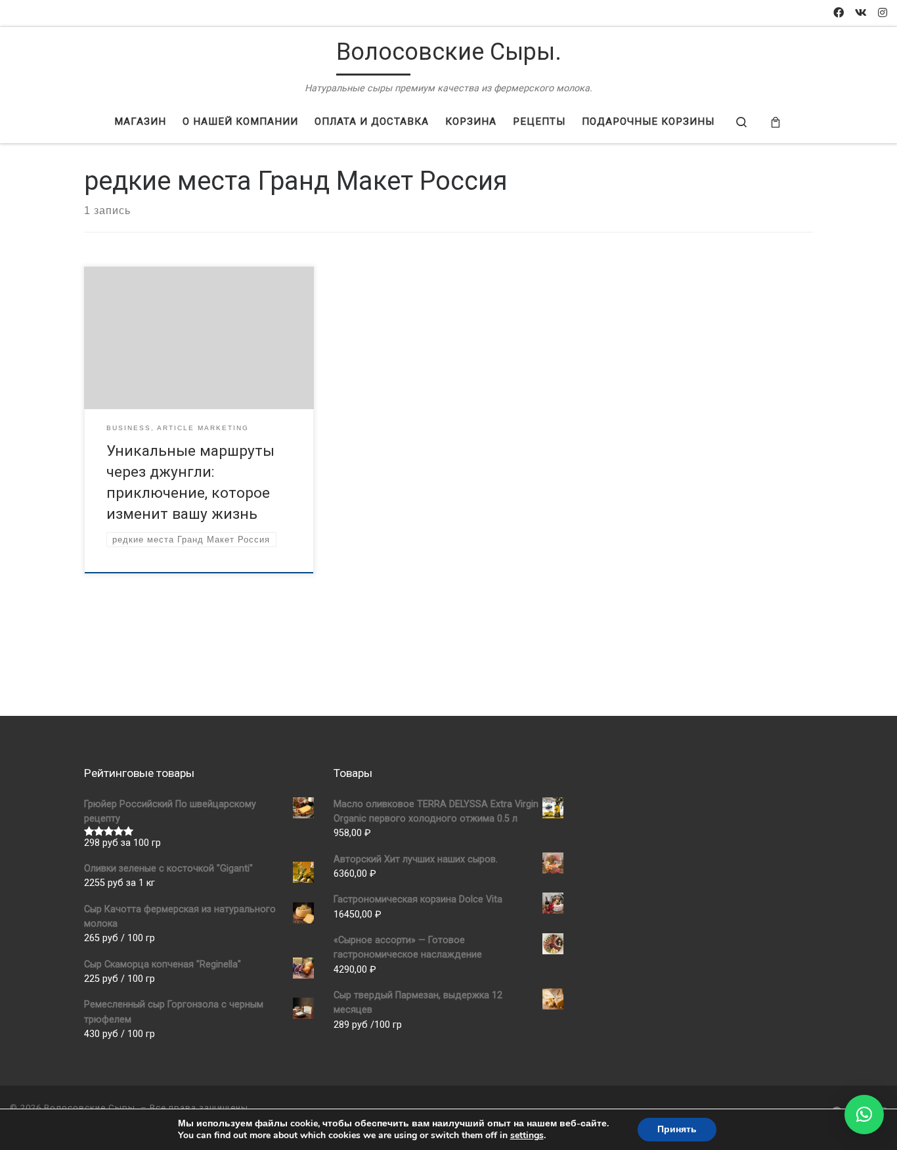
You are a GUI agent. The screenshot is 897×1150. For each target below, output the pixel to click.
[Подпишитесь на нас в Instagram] (882, 13)
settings (527, 1135)
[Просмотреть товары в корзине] (775, 122)
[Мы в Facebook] (838, 13)
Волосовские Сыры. (91, 1108)
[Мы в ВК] (861, 13)
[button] (864, 1114)
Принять (677, 1129)
